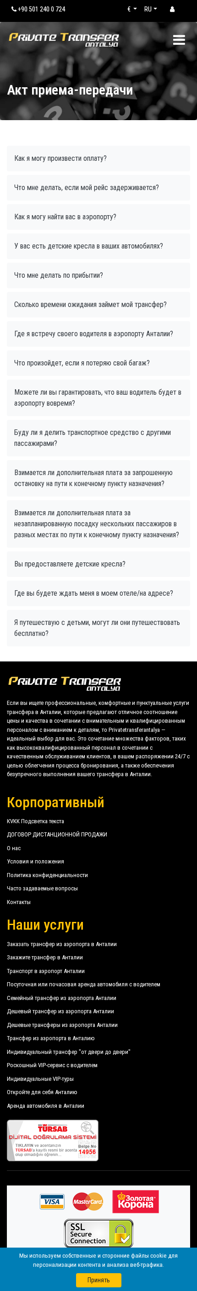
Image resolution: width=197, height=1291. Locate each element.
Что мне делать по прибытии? (58, 275)
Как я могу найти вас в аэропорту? (65, 216)
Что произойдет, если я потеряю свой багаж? (82, 363)
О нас (14, 848)
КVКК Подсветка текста (35, 821)
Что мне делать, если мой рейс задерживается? (86, 187)
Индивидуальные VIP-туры (40, 1078)
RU (148, 9)
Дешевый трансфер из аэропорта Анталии (60, 1011)
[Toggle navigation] (179, 40)
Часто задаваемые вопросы (42, 888)
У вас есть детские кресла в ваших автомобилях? (88, 246)
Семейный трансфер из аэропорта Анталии (61, 998)
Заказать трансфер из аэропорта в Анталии (62, 944)
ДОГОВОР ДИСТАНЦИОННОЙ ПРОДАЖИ (57, 834)
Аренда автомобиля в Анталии (45, 1105)
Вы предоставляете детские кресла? (70, 564)
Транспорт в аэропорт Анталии (46, 971)
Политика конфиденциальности (47, 875)
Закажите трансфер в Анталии (45, 957)
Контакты (19, 902)
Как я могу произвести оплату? (60, 158)
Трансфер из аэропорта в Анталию (51, 1038)
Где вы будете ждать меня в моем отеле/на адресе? (93, 593)
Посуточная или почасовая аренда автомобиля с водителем (83, 984)
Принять (99, 1280)
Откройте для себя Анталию (42, 1092)
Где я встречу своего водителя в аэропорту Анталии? (93, 333)
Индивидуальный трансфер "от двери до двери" (69, 1051)
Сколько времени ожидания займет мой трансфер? (90, 304)
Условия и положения (35, 861)
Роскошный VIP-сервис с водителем (52, 1065)
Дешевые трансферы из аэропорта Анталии (62, 1024)
